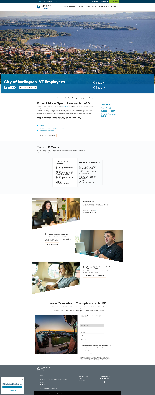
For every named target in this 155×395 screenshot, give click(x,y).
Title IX (101, 382)
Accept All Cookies (12, 387)
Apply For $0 (104, 1)
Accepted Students (105, 376)
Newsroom (49, 1)
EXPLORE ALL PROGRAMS (47, 135)
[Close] (22, 379)
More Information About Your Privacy (15, 384)
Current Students (104, 378)
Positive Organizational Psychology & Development (51, 128)
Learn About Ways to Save (89, 212)
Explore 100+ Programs (89, 210)
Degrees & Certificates (69, 6)
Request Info (113, 1)
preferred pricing (65, 106)
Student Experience (104, 6)
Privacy (61, 393)
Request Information (28, 87)
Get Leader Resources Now (95, 275)
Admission (80, 6)
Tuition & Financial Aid (90, 6)
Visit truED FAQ (52, 244)
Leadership (41, 125)
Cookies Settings (12, 390)
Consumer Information (53, 393)
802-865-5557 (95, 1)
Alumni (101, 380)
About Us (113, 6)
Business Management (44, 123)
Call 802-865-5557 (108, 111)
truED (55, 1)
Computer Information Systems (46, 130)
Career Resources (83, 380)
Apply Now (105, 108)
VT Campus (39, 1)
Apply (80, 378)
